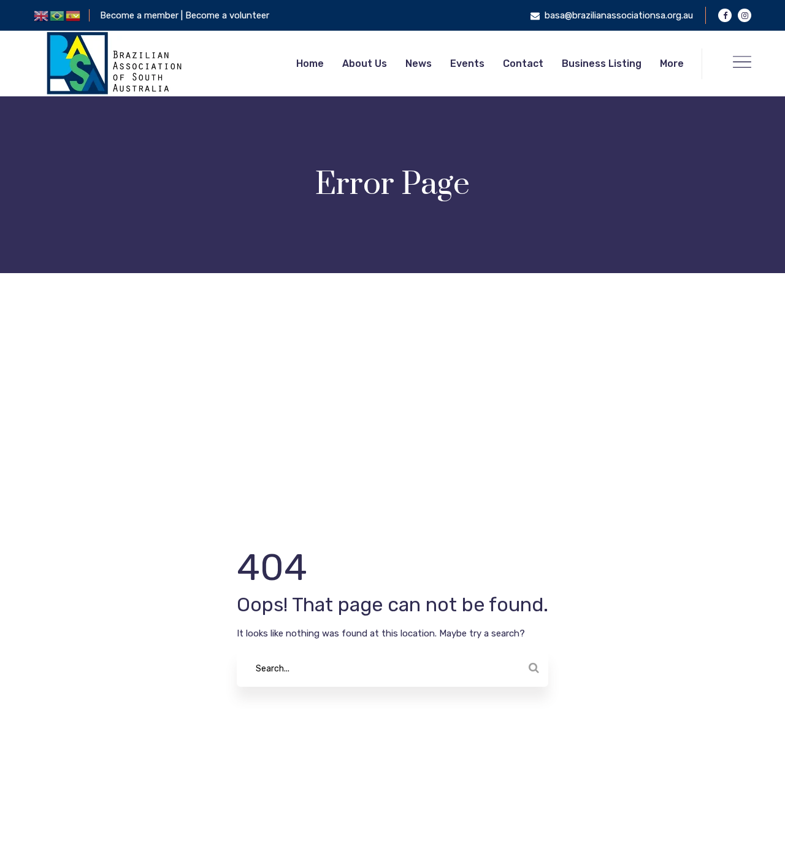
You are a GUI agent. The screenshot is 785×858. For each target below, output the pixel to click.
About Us (364, 63)
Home (310, 63)
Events (467, 63)
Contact (523, 63)
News (418, 63)
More (672, 63)
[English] (42, 15)
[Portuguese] (58, 15)
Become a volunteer (227, 15)
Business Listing (601, 63)
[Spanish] (74, 15)
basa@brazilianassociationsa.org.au (619, 15)
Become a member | (142, 15)
